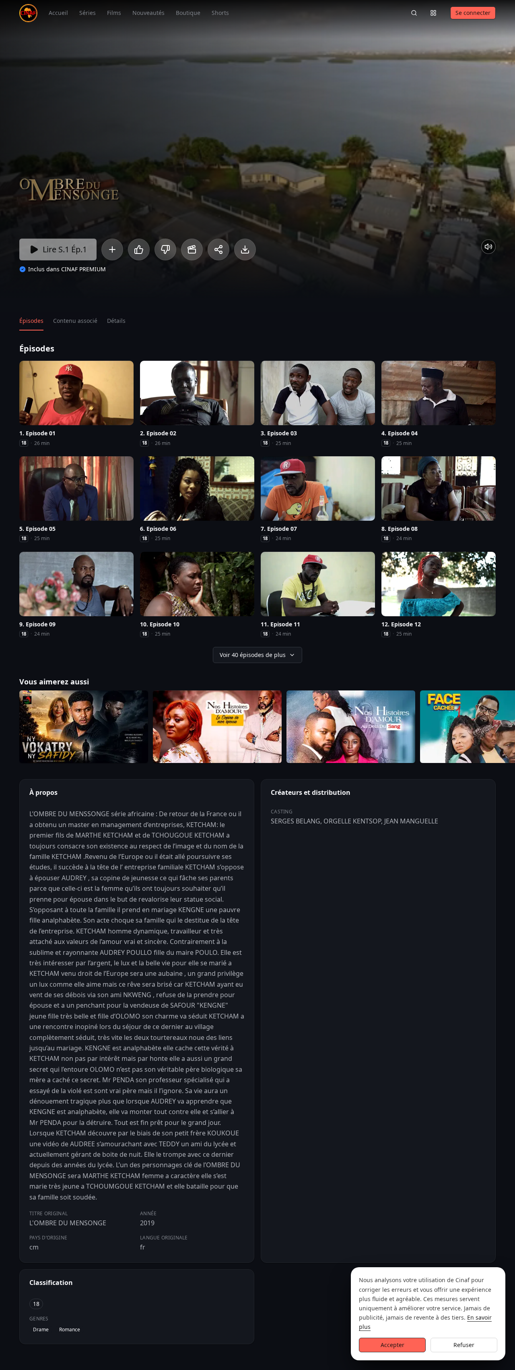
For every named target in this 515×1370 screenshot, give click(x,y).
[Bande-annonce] (192, 249)
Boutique (188, 13)
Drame (41, 1329)
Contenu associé (75, 320)
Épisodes (31, 320)
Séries (87, 13)
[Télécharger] (245, 249)
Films (114, 13)
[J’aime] (139, 249)
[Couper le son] (488, 246)
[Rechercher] (414, 13)
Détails (116, 320)
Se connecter (472, 13)
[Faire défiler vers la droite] (508, 728)
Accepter (392, 1345)
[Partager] (218, 249)
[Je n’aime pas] (165, 249)
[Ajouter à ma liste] (112, 249)
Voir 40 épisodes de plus (253, 655)
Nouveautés (148, 13)
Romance (69, 1329)
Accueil (58, 13)
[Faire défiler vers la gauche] (7, 728)
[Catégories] (433, 13)
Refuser (463, 1345)
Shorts (220, 13)
